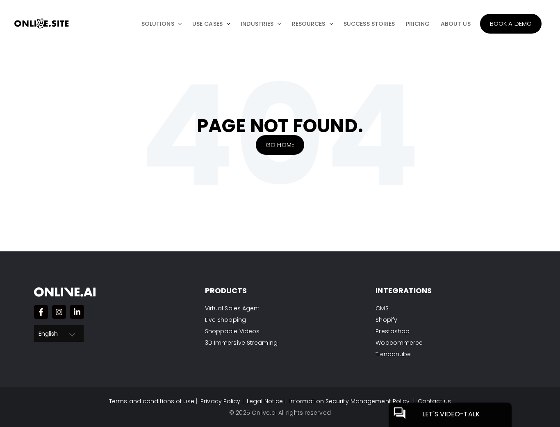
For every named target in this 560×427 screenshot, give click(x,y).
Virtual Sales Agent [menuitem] (232, 308)
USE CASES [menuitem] (207, 24)
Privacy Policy (220, 401)
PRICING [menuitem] (418, 24)
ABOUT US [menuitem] (456, 24)
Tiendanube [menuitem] (393, 354)
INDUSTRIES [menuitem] (257, 24)
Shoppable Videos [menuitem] (232, 331)
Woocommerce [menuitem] (399, 343)
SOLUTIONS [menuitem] (157, 24)
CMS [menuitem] (382, 308)
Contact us (434, 401)
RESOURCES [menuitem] (309, 24)
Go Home (280, 144)
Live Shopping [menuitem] (225, 320)
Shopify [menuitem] (386, 320)
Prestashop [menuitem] (393, 331)
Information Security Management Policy (349, 401)
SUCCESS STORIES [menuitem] (369, 24)
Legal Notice (265, 401)
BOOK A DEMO (511, 23)
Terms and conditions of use (151, 401)
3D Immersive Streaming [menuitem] (241, 343)
